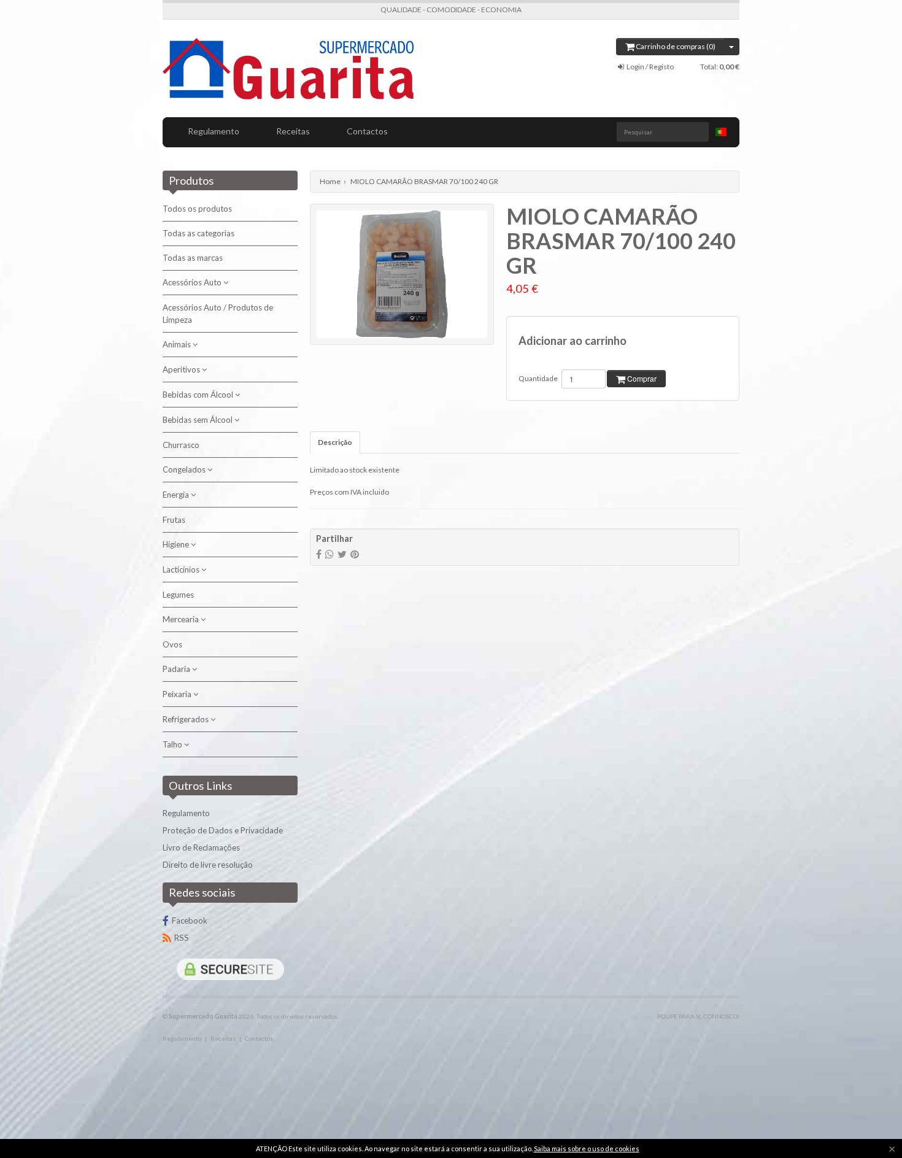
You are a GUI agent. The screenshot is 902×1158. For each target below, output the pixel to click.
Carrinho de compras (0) (674, 46)
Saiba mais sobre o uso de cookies (586, 1148)
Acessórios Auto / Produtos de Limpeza (218, 314)
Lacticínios (182, 569)
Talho (173, 744)
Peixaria (178, 694)
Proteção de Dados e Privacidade (223, 830)
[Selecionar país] (721, 132)
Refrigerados (186, 719)
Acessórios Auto (193, 282)
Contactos (367, 131)
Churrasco (181, 445)
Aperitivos (182, 369)
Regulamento (213, 131)
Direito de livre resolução (208, 865)
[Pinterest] (354, 553)
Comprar (641, 378)
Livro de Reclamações (201, 847)
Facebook (189, 920)
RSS (181, 938)
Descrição (335, 442)
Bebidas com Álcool (199, 395)
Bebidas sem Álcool (198, 420)
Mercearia (182, 619)
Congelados (185, 469)
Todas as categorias (198, 233)
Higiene (177, 544)
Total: (719, 66)
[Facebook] (319, 553)
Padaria (177, 669)
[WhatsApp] (329, 553)
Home (330, 181)
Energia (177, 495)
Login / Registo (649, 66)
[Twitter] (342, 553)
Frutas (174, 520)
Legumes (178, 595)
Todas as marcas (193, 258)
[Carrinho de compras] (731, 46)
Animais (178, 344)
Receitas (293, 131)
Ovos (172, 644)
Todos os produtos (197, 209)
